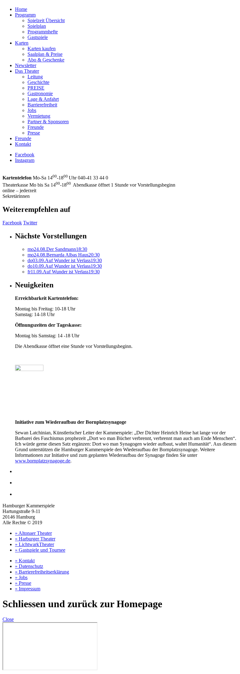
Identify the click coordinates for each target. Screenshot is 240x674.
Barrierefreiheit (42, 104)
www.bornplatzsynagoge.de (42, 460)
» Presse (23, 583)
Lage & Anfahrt (43, 99)
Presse (34, 132)
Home (21, 9)
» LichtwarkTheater (34, 544)
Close (8, 619)
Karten (21, 43)
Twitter (30, 222)
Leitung (35, 76)
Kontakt (23, 144)
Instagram (24, 160)
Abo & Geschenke (46, 59)
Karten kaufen (42, 48)
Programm (25, 14)
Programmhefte (43, 31)
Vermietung (39, 116)
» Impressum (27, 588)
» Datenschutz (29, 566)
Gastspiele (38, 37)
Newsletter (25, 65)
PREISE (36, 87)
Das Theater (27, 71)
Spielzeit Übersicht (46, 20)
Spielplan (37, 26)
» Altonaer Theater (33, 533)
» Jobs (21, 577)
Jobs (32, 110)
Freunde (36, 127)
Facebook (24, 154)
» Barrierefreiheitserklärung (42, 571)
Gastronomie (40, 93)
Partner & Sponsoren (48, 121)
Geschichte (38, 82)
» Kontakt (25, 560)
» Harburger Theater (35, 538)
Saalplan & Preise (45, 54)
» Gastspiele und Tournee (40, 550)
